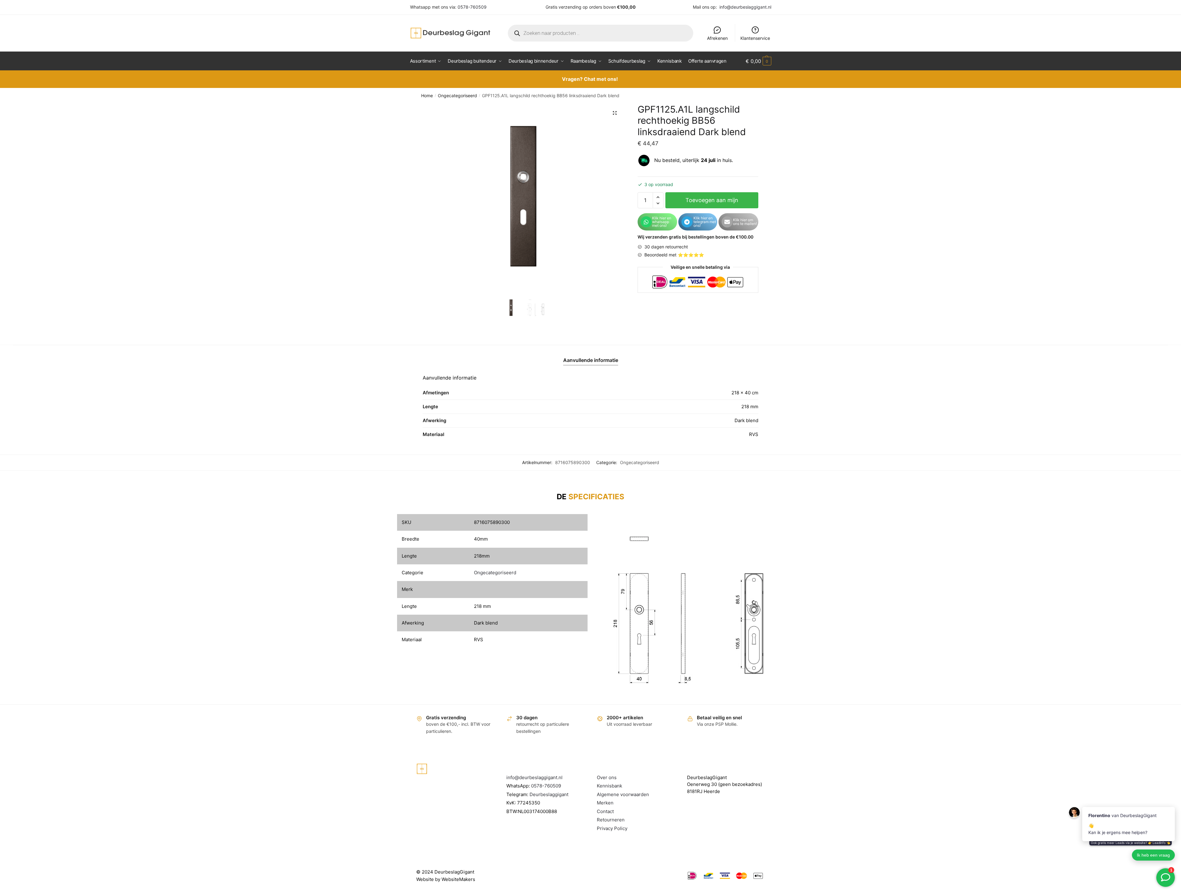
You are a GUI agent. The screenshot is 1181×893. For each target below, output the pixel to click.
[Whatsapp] (646, 221)
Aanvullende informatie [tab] (590, 360)
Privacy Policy (612, 828)
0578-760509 (472, 7)
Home (427, 95)
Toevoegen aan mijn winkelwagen (711, 202)
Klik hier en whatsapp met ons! (661, 222)
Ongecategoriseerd (457, 95)
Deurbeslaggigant (549, 794)
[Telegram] (687, 221)
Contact (605, 811)
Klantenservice (755, 38)
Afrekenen (717, 38)
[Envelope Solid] (727, 221)
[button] (615, 113)
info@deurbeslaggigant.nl (745, 7)
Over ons (607, 777)
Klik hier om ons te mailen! (745, 222)
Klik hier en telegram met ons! (704, 222)
